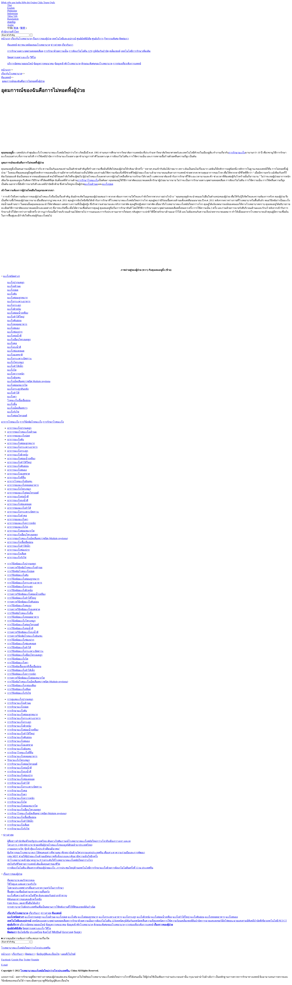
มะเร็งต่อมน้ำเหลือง (17, 313)
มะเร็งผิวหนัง (14, 309)
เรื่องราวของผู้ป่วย (41, 38)
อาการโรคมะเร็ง (10, 422)
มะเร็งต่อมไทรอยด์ (17, 415)
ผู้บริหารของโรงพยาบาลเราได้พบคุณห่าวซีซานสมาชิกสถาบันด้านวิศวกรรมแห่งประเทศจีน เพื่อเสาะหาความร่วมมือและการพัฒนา (76, 852)
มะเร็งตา (12, 396)
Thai (9, 5)
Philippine (12, 10)
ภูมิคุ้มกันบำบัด (101, 51)
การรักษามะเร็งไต (17, 802)
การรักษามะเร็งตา (17, 794)
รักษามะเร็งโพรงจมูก (18, 760)
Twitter (27, 959)
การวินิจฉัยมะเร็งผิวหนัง (20, 590)
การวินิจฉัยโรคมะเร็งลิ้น (20, 613)
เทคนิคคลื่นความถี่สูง (144, 920)
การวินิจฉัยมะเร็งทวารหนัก (21, 674)
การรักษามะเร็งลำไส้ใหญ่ (21, 733)
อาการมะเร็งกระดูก (17, 451)
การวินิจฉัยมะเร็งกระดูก (20, 586)
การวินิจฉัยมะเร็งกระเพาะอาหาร (24, 582)
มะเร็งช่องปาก (15, 332)
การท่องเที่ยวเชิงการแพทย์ (127, 63)
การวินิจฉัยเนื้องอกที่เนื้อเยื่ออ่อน (24, 666)
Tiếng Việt (12, 16)
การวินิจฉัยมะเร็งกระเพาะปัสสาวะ (25, 651)
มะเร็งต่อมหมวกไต (17, 385)
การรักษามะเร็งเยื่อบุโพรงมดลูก (24, 809)
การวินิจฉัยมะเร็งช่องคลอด (21, 643)
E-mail (4, 965)
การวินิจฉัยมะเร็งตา (17, 662)
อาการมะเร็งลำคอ (17, 515)
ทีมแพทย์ (12, 45)
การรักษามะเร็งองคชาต (20, 745)
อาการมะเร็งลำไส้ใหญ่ (19, 462)
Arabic (10, 25)
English (11, 8)
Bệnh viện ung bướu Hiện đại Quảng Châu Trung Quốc (28, 2)
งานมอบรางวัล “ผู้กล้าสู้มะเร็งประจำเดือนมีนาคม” (33, 848)
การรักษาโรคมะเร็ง (87, 180)
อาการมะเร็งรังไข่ (16, 557)
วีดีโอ (33, 57)
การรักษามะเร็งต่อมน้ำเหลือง (22, 729)
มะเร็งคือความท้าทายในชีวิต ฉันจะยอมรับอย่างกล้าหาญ (37, 895)
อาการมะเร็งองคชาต (18, 473)
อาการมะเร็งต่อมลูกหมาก (21, 443)
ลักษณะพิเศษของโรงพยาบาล (96, 63)
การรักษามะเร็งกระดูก (19, 722)
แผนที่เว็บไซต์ (68, 954)
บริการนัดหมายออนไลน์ (20, 63)
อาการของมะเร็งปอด (18, 435)
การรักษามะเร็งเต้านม (19, 703)
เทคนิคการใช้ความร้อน (168, 920)
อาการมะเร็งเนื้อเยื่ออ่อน (20, 542)
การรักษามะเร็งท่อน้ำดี (19, 767)
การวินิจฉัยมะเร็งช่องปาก (20, 639)
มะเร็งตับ (12, 294)
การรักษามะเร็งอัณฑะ (19, 748)
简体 (16, 28)
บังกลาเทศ (67, 932)
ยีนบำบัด (196, 920)
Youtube (35, 959)
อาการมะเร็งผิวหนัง (17, 454)
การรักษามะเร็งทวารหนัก (21, 798)
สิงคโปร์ (47, 932)
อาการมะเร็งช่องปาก (18, 550)
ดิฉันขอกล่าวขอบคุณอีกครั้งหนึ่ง (24, 899)
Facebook (6, 959)
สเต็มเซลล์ (114, 51)
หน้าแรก (5, 38)
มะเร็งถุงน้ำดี (14, 347)
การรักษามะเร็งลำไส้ (18, 783)
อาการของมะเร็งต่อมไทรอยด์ (23, 492)
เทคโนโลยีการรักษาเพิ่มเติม (136, 51)
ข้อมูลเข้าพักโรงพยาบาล (67, 63)
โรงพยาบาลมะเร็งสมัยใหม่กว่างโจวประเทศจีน (25, 947)
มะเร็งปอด (107, 184)
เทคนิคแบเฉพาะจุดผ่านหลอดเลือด (50, 920)
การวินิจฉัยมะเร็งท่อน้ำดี (20, 628)
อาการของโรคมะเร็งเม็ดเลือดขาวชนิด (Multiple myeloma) (37, 538)
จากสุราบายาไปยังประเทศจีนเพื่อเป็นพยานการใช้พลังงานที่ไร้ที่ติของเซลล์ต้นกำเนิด (51, 907)
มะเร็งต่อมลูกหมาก (17, 297)
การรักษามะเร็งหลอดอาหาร (22, 756)
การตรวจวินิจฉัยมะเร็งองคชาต (23, 609)
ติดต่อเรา (124, 38)
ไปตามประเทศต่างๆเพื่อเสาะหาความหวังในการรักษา (35, 888)
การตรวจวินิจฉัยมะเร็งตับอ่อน (23, 601)
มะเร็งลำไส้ (13, 392)
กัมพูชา (78, 932)
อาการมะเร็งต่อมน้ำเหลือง (21, 458)
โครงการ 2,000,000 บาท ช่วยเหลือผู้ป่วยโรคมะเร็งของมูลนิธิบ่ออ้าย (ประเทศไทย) (49, 845)
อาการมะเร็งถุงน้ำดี (17, 500)
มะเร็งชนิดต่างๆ (11, 276)
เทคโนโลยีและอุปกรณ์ (64, 38)
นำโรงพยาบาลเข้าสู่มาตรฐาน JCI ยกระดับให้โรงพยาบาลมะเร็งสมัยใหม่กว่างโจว (50, 860)
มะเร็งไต (11, 370)
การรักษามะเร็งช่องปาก (20, 775)
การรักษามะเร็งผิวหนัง (19, 726)
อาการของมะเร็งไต (17, 527)
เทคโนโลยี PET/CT (277, 920)
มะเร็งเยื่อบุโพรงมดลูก (19, 339)
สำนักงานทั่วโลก (10, 31)
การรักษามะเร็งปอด (17, 707)
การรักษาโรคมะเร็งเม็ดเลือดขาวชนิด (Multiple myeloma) (36, 813)
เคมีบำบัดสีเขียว (258, 920)
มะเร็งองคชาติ (15, 354)
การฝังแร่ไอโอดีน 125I (80, 51)
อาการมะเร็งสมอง (17, 470)
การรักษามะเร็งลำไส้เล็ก (20, 821)
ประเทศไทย (36, 932)
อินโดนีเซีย (23, 932)
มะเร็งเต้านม (91, 184)
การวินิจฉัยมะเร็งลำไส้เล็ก (21, 670)
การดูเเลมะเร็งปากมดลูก (20, 699)
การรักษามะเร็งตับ (17, 710)
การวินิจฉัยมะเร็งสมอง (19, 605)
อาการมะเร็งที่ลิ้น (16, 477)
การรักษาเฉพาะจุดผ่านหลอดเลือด (25, 51)
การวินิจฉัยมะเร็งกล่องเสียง (21, 685)
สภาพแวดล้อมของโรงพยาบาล (33, 45)
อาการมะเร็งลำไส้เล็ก (18, 546)
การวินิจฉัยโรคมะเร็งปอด (20, 571)
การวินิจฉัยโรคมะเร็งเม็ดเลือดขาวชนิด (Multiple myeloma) (37, 681)
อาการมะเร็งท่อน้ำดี (18, 496)
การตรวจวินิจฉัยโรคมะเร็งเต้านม (24, 567)
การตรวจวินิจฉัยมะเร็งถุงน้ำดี (22, 632)
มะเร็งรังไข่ (13, 411)
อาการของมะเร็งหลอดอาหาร (23, 485)
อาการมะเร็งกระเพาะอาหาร (22, 447)
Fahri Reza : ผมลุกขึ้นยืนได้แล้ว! (23, 903)
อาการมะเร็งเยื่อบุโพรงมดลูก (22, 534)
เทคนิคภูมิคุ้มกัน (124, 920)
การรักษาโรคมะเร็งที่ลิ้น (20, 752)
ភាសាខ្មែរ (11, 22)
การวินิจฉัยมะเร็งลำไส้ (19, 647)
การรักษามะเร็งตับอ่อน (19, 737)
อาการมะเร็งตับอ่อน (18, 466)
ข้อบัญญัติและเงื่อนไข (47, 954)
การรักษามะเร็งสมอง (18, 741)
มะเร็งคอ (12, 343)
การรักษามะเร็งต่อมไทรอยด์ (22, 764)
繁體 (22, 28)
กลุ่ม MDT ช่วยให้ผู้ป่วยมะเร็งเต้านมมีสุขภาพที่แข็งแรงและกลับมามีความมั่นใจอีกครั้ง (52, 856)
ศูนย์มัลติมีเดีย (84, 38)
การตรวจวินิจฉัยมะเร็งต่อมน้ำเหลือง (26, 594)
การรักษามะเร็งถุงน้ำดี (19, 771)
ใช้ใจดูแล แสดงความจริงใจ (21, 884)
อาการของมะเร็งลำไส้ (19, 508)
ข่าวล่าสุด (56, 45)
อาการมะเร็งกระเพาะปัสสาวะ (23, 511)
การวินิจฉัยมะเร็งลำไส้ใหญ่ (21, 598)
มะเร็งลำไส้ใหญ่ (15, 316)
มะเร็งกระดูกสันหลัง (18, 389)
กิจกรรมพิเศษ (111, 38)
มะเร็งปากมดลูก (15, 282)
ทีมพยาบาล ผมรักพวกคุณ (21, 880)
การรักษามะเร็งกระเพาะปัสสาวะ (24, 786)
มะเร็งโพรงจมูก (15, 362)
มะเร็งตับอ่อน (14, 320)
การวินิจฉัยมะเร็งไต (17, 658)
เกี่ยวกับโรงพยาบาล (21, 38)
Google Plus (17, 959)
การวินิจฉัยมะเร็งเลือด (19, 689)
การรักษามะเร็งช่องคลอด (21, 779)
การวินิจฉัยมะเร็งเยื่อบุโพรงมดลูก (24, 655)
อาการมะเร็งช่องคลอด (19, 504)
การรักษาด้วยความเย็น (56, 51)
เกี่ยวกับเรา (67, 45)
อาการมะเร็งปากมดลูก (19, 428)
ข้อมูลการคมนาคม (43, 63)
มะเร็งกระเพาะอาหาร (18, 301)
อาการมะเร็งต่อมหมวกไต (21, 530)
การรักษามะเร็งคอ (17, 790)
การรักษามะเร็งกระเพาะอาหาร (24, 718)
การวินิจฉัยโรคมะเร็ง (31, 422)
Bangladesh (13, 19)
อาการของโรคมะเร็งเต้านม (22, 432)
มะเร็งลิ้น (12, 404)
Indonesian (12, 13)
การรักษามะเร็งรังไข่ (18, 828)
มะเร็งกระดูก (14, 305)
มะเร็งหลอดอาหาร (17, 324)
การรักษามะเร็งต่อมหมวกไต (22, 805)
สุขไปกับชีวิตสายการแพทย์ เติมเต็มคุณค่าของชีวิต (33, 864)
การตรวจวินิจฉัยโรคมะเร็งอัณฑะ (25, 636)
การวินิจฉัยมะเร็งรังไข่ (19, 693)
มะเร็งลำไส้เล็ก (15, 366)
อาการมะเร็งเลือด (16, 553)
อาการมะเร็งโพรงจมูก (19, 489)
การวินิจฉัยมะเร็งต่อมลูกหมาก (23, 579)
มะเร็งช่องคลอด (15, 351)
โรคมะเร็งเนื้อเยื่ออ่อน (18, 400)
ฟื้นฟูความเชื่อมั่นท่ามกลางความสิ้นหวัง (28, 891)
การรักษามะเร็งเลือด (18, 825)
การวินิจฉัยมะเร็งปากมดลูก (21, 563)
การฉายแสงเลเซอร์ (211, 920)
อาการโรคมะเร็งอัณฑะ (19, 481)
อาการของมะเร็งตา (17, 519)
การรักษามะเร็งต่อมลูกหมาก (22, 714)
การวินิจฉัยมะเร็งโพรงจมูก (21, 620)
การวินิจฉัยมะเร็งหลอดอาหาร (23, 617)
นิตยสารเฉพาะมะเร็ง (18, 57)
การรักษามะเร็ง (237, 152)
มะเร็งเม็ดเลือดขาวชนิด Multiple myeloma (28, 381)
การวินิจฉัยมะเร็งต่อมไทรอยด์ (23, 624)
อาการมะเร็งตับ (15, 439)
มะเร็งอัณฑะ (14, 377)
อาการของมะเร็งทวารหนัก (21, 523)
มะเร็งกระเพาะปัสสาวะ (19, 358)
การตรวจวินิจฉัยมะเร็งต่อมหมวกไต (26, 678)
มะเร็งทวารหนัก (15, 373)
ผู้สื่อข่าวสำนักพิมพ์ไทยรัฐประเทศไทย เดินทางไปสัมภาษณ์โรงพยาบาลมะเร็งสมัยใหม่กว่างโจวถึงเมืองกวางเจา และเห (69, 841)
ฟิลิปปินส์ (56, 932)
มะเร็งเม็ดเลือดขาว (17, 408)
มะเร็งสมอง (13, 328)
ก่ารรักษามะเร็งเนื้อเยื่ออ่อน (21, 817)
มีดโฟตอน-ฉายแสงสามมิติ (236, 920)
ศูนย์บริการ (98, 38)
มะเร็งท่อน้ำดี (14, 335)
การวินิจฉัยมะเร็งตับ (17, 575)
